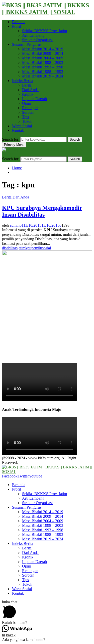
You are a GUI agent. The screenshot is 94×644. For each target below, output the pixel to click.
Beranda (18, 22)
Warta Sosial (22, 126)
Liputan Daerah (34, 99)
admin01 (16, 225)
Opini (26, 103)
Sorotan (28, 112)
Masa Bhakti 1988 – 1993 (42, 71)
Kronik (27, 94)
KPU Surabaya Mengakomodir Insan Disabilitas (42, 211)
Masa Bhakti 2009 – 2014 (42, 53)
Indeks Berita (22, 80)
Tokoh (27, 121)
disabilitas (10, 248)
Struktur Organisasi (37, 40)
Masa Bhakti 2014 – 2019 (42, 49)
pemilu (36, 248)
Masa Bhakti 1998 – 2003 (42, 62)
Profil (16, 26)
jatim (21, 248)
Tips (25, 117)
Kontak (18, 130)
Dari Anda (30, 90)
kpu (28, 248)
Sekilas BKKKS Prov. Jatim (44, 31)
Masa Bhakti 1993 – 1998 (42, 67)
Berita (27, 85)
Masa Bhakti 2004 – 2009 (42, 58)
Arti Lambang (33, 35)
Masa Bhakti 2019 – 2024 (42, 76)
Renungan (30, 108)
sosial (46, 248)
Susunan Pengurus (26, 44)
